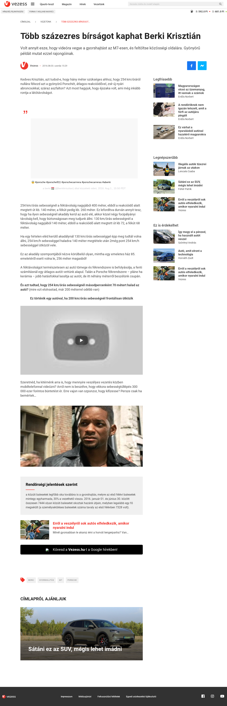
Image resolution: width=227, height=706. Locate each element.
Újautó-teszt (47, 4)
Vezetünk (99, 4)
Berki (31, 580)
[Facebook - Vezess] (191, 65)
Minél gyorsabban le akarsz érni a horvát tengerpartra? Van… (91, 532)
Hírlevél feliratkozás (13, 12)
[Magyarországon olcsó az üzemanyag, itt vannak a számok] (164, 90)
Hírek (83, 4)
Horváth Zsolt (185, 258)
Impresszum (66, 696)
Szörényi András (187, 242)
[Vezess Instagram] (212, 688)
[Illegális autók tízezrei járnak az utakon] (164, 168)
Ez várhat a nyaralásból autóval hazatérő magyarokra (192, 131)
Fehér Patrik (185, 189)
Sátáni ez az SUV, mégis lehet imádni (190, 183)
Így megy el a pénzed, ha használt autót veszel (192, 235)
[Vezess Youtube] (221, 688)
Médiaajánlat (85, 696)
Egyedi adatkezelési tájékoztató (141, 696)
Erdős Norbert (186, 96)
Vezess (34, 65)
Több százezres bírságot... (75, 22)
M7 (60, 580)
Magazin (67, 4)
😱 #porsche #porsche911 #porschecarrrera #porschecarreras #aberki (71, 182)
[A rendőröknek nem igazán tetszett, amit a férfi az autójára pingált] (164, 109)
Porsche (72, 580)
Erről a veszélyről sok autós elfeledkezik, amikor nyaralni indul (192, 203)
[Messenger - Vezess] (202, 65)
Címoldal (25, 22)
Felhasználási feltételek (109, 696)
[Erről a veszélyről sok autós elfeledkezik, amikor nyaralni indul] (164, 204)
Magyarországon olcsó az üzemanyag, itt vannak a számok (191, 89)
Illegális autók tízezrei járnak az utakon (192, 165)
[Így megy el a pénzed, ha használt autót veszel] (164, 236)
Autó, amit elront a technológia (190, 252)
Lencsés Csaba (186, 171)
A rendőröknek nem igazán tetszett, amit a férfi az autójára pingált (192, 110)
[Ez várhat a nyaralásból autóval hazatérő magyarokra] (164, 132)
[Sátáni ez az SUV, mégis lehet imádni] (164, 186)
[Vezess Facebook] (203, 688)
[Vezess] (15, 4)
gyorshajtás (46, 580)
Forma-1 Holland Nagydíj (41, 12)
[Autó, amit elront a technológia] (164, 255)
